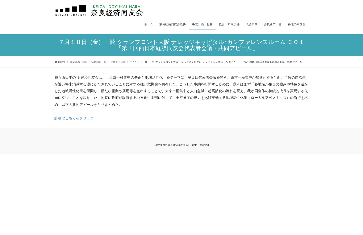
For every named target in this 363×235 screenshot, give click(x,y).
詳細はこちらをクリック (74, 117)
